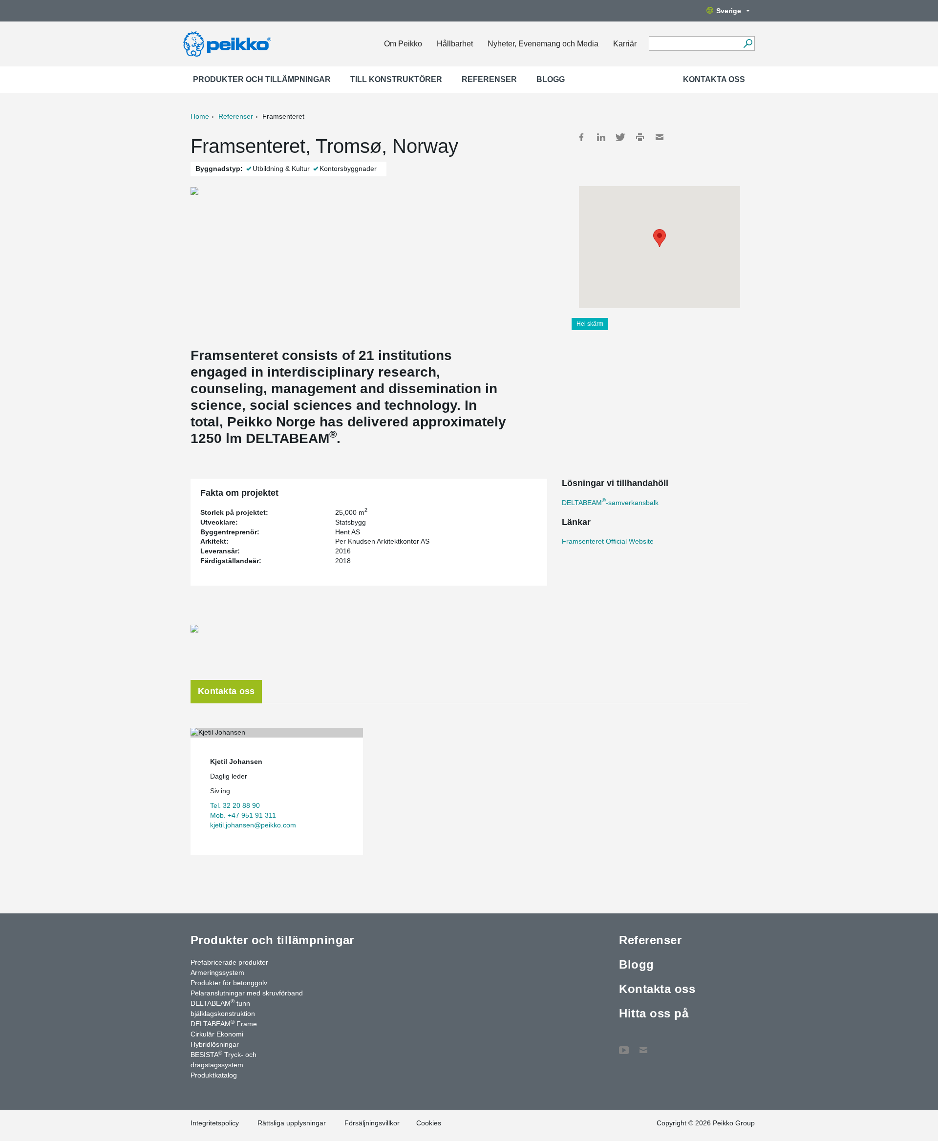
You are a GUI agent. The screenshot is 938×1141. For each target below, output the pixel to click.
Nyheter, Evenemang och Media (543, 44)
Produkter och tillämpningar (262, 79)
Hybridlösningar (215, 1044)
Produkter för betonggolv (229, 983)
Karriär (625, 44)
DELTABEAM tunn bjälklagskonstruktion (223, 1007)
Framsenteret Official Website (608, 541)
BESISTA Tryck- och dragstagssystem (223, 1059)
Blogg (550, 79)
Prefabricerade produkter (229, 962)
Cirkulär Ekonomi (217, 1034)
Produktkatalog (214, 1075)
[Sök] (748, 43)
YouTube (624, 1045)
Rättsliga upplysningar (291, 1123)
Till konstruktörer (396, 79)
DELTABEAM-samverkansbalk (610, 503)
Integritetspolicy (215, 1123)
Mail (659, 137)
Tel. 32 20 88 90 (235, 805)
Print (640, 137)
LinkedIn (601, 137)
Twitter (620, 137)
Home (200, 116)
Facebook (581, 137)
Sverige (728, 11)
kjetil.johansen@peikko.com (253, 825)
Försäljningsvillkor (372, 1123)
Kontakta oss (714, 79)
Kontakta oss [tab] (226, 691)
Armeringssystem (217, 972)
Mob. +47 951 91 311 (243, 815)
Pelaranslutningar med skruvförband (247, 993)
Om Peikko (403, 44)
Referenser (489, 79)
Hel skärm (589, 323)
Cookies (428, 1123)
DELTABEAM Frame (224, 1023)
